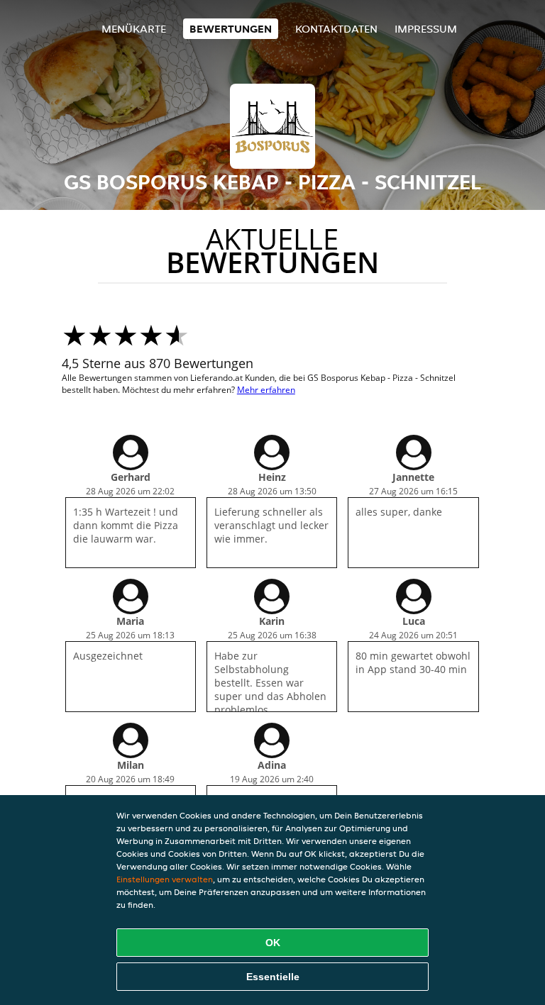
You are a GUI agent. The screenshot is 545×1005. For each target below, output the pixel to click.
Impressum (426, 28)
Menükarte (133, 28)
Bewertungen (230, 28)
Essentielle (272, 976)
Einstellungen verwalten (164, 879)
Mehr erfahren (266, 390)
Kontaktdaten (336, 28)
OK (272, 942)
